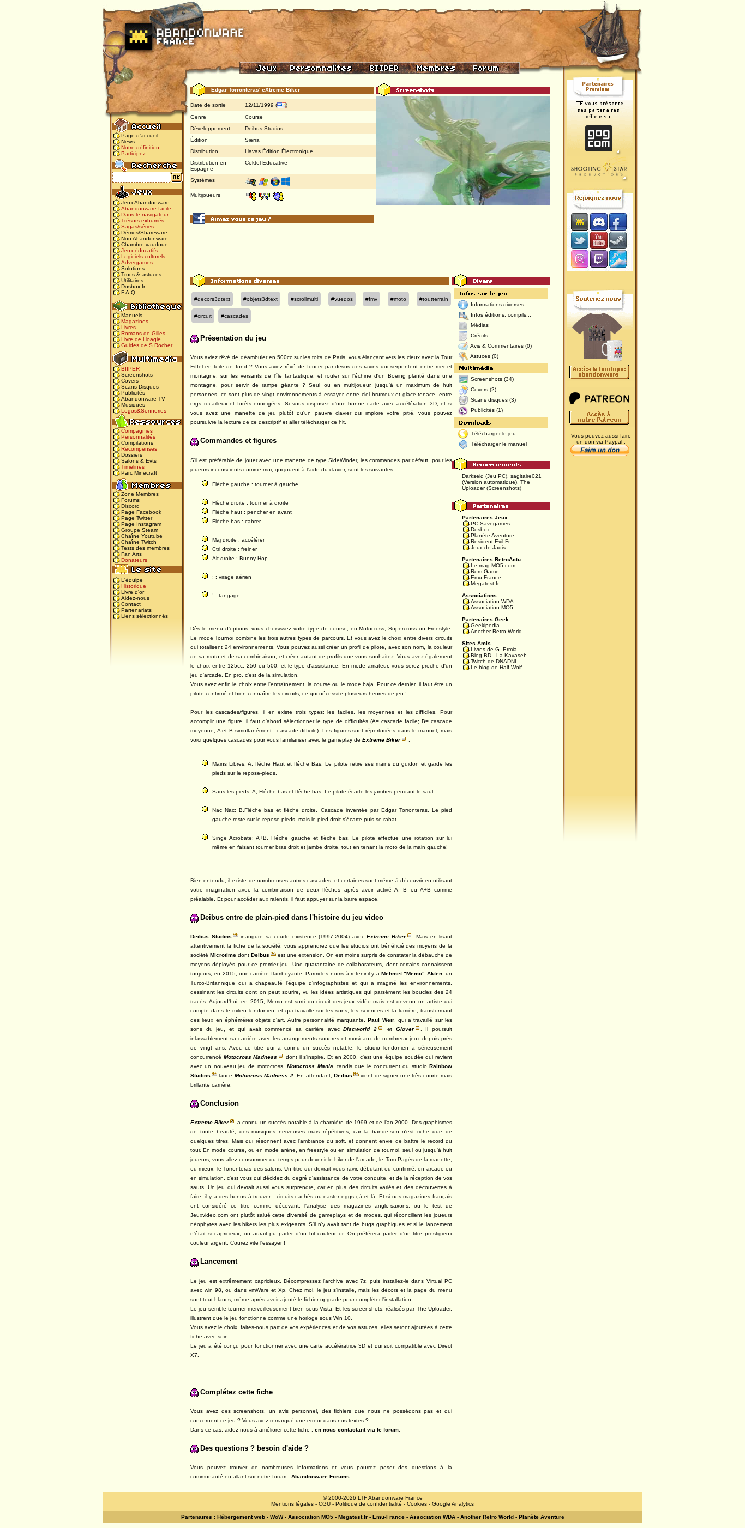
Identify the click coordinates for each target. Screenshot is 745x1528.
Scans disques (489, 400)
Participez (133, 153)
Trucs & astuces (141, 274)
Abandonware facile (146, 208)
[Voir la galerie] (463, 161)
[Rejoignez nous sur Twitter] (578, 240)
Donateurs (134, 560)
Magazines (134, 321)
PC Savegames (490, 523)
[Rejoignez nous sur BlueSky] (621, 260)
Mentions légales (292, 1504)
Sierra (252, 140)
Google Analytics (453, 1504)
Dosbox (480, 529)
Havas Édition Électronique (279, 151)
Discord (130, 506)
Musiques (133, 405)
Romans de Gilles (143, 333)
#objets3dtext (260, 299)
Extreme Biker (381, 740)
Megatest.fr (485, 583)
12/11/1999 (259, 105)
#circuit (203, 316)
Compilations (137, 443)
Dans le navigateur (145, 214)
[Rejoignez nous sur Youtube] (598, 240)
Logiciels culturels (143, 256)
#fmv (371, 299)
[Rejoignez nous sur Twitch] (599, 260)
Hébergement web (241, 1517)
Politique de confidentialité (368, 1504)
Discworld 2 (360, 1029)
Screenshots (137, 375)
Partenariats (136, 610)
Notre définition (140, 147)
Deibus (260, 955)
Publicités (133, 393)
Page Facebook (141, 512)
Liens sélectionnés (144, 616)
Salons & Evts (139, 461)
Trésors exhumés (142, 220)
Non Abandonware (144, 238)
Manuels (131, 315)
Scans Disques (140, 387)
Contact (131, 604)
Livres (128, 327)
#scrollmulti (304, 299)
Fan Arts (131, 554)
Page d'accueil (139, 135)
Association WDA (492, 601)
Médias (480, 325)
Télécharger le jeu (493, 433)
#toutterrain (433, 299)
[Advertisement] (370, 249)
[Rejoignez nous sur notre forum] (578, 222)
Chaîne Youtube (142, 536)
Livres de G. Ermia (494, 649)
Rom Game (485, 571)
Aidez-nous (135, 598)
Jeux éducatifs (139, 250)
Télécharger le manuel (499, 444)
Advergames (137, 262)
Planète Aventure (492, 535)
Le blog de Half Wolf (496, 667)
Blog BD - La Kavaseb (499, 655)
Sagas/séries (137, 226)
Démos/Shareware (144, 232)
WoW (276, 1517)
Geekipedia (485, 625)
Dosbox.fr (133, 286)
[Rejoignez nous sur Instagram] (578, 260)
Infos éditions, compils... (501, 315)
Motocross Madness (251, 1057)
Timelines (133, 467)
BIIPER (130, 369)
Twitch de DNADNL (494, 661)
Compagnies (137, 431)
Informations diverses (497, 304)
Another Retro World (496, 631)
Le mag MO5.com (493, 565)
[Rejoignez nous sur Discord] (598, 222)
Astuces (480, 356)
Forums (130, 500)
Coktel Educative (266, 163)
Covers (130, 381)
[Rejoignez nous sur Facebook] (621, 222)
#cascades (234, 316)
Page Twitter (136, 518)
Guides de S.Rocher (146, 345)
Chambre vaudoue (144, 244)
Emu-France (486, 577)
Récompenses (139, 449)
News (128, 141)
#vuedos (342, 299)
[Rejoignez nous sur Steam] (621, 240)
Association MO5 (492, 607)
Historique (133, 586)
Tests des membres (145, 548)
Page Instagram (141, 524)
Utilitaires (132, 280)
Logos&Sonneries (143, 411)
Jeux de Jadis (488, 547)
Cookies (417, 1504)
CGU (325, 1504)
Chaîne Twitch (139, 542)
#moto (398, 299)
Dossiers (131, 455)
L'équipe (132, 580)
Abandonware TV (143, 399)
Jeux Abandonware (145, 202)
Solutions (133, 268)
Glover (405, 1029)
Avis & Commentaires (497, 346)
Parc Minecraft (139, 473)
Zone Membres (140, 494)
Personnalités (138, 437)
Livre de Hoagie (141, 339)
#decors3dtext (212, 299)
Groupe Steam (139, 530)
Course (254, 117)
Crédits (479, 335)
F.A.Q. (129, 292)
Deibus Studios (264, 128)
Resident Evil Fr (490, 541)
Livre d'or (132, 592)
